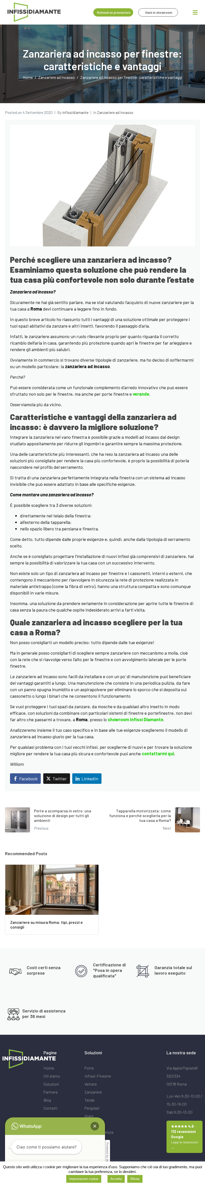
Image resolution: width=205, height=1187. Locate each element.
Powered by (107, 1156)
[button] (94, 1126)
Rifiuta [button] (135, 1179)
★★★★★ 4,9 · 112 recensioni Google (184, 1136)
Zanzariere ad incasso (115, 112)
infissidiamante (75, 112)
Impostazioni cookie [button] (83, 1179)
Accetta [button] (116, 1179)
